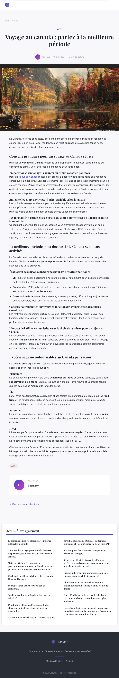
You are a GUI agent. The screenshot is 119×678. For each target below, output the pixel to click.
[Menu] (111, 5)
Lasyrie (63, 642)
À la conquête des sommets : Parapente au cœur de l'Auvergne (85, 552)
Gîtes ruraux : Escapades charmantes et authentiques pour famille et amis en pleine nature (86, 585)
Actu (16, 21)
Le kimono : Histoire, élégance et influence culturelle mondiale (29, 542)
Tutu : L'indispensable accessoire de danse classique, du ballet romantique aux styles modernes (85, 598)
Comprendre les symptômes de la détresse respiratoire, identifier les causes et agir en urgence (30, 553)
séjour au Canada (28, 176)
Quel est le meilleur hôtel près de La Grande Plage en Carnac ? (30, 577)
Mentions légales (54, 661)
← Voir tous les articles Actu (24, 504)
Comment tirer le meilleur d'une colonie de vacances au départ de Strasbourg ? (86, 574)
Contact (69, 661)
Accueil (8, 21)
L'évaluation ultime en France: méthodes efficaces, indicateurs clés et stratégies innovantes (28, 608)
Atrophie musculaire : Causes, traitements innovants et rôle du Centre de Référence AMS (87, 542)
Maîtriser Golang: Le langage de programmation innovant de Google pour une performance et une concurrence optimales (31, 566)
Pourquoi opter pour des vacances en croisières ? (26, 587)
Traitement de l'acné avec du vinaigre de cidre (31, 617)
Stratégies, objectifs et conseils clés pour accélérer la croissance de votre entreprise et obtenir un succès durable (86, 563)
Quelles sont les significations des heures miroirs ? (29, 597)
